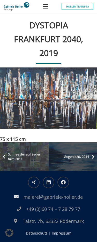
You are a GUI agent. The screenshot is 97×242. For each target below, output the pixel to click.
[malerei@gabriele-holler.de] (19, 197)
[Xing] (34, 182)
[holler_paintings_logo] (16, 6)
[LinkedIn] (48, 182)
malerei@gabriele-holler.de (53, 197)
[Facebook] (63, 182)
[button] (45, 6)
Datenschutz (37, 233)
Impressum (61, 233)
